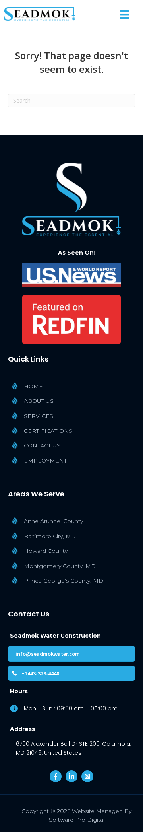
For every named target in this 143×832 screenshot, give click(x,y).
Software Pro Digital (76, 819)
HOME (33, 386)
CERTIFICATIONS (48, 430)
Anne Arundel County (53, 521)
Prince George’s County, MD (63, 580)
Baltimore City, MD (50, 536)
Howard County (46, 550)
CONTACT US (42, 445)
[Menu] (124, 14)
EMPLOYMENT (45, 460)
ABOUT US (39, 400)
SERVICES (38, 416)
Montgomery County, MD (60, 566)
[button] (56, 776)
